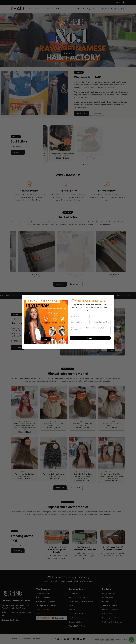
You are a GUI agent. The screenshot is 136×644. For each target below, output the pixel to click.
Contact (90, 338)
